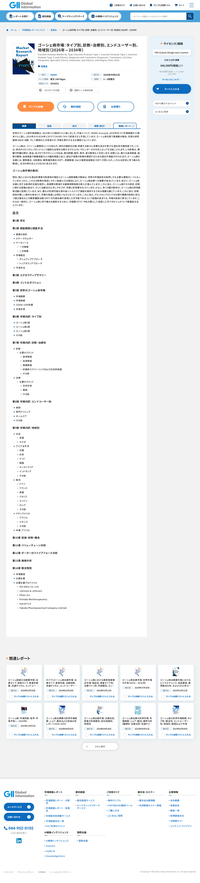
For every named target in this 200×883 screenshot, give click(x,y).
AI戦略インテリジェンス (57, 840)
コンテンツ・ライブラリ (180, 826)
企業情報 (173, 792)
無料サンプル (114, 800)
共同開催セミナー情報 (150, 805)
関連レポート (125, 126)
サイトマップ (9, 872)
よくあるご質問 (115, 815)
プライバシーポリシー (26, 872)
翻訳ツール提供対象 (84, 91)
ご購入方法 (113, 810)
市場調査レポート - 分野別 (58, 801)
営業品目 (174, 805)
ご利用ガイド (113, 792)
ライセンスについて (170, 79)
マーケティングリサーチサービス (88, 806)
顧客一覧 (174, 810)
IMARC (53, 74)
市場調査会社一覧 (55, 821)
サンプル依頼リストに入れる (26, 696)
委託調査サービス (86, 800)
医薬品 (53, 29)
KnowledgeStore (55, 856)
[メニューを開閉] (191, 5)
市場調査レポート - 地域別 (58, 809)
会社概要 (174, 800)
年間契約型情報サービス (58, 816)
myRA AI (50, 851)
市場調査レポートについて (34, 29)
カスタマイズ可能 (53, 91)
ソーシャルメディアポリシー (60, 872)
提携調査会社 (177, 815)
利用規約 (42, 872)
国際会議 (83, 840)
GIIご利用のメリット (55, 826)
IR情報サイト (176, 821)
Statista (50, 846)
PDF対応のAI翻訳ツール (120, 805)
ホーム (13, 29)
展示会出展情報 (147, 800)
